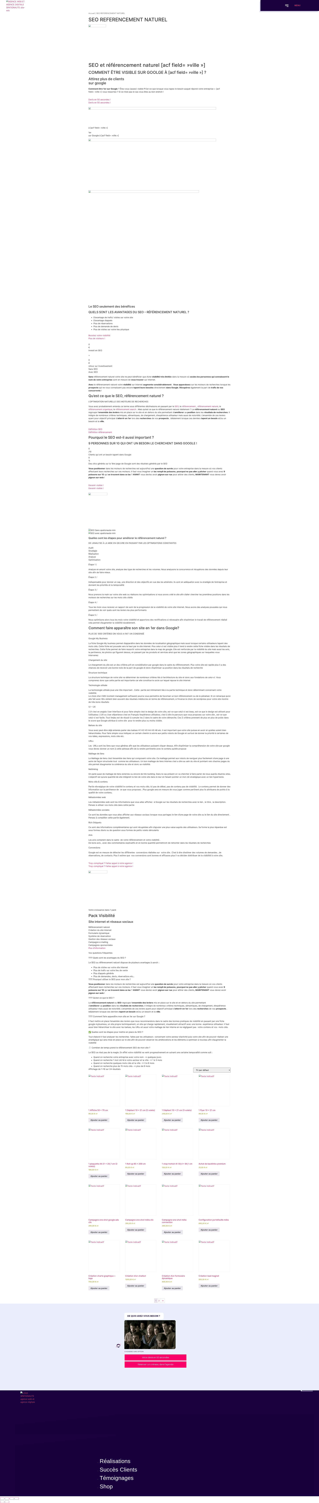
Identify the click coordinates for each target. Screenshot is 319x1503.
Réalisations (115, 1461)
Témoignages (117, 1478)
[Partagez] (12, 1498)
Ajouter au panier (98, 1120)
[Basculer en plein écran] (7, 1498)
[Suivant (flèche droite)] (7, 1502)
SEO (177, 406)
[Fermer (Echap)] (17, 1498)
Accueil (91, 13)
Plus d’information (96, 948)
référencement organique (100, 409)
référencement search (126, 409)
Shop (106, 1486)
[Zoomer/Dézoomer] (2, 1498)
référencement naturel (207, 406)
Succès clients (118, 1469)
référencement (189, 406)
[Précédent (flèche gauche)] (2, 1502)
